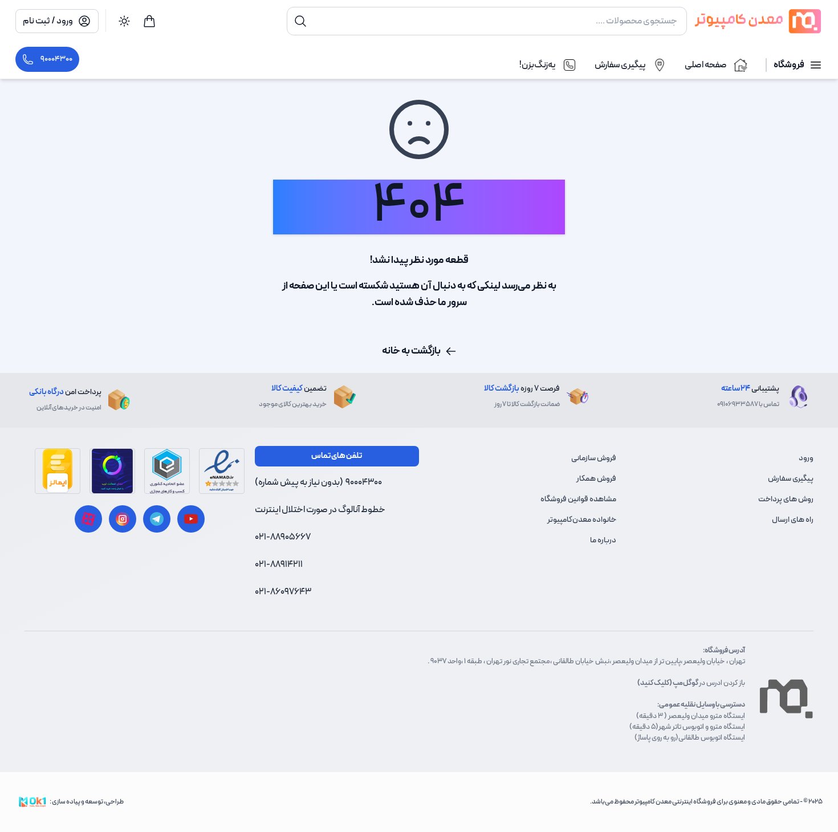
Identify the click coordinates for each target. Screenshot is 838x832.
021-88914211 (279, 564)
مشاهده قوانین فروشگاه (578, 499)
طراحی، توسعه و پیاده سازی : (87, 802)
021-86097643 (283, 592)
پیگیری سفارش (790, 479)
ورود (806, 458)
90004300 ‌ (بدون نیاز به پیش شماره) (318, 482)
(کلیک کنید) (654, 682)
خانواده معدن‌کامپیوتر (581, 520)
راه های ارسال (792, 520)
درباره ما (603, 540)
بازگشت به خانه (411, 351)
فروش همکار (596, 479)
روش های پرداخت (785, 499)
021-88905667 (283, 537)
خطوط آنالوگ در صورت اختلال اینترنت (320, 510)
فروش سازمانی (593, 458)
